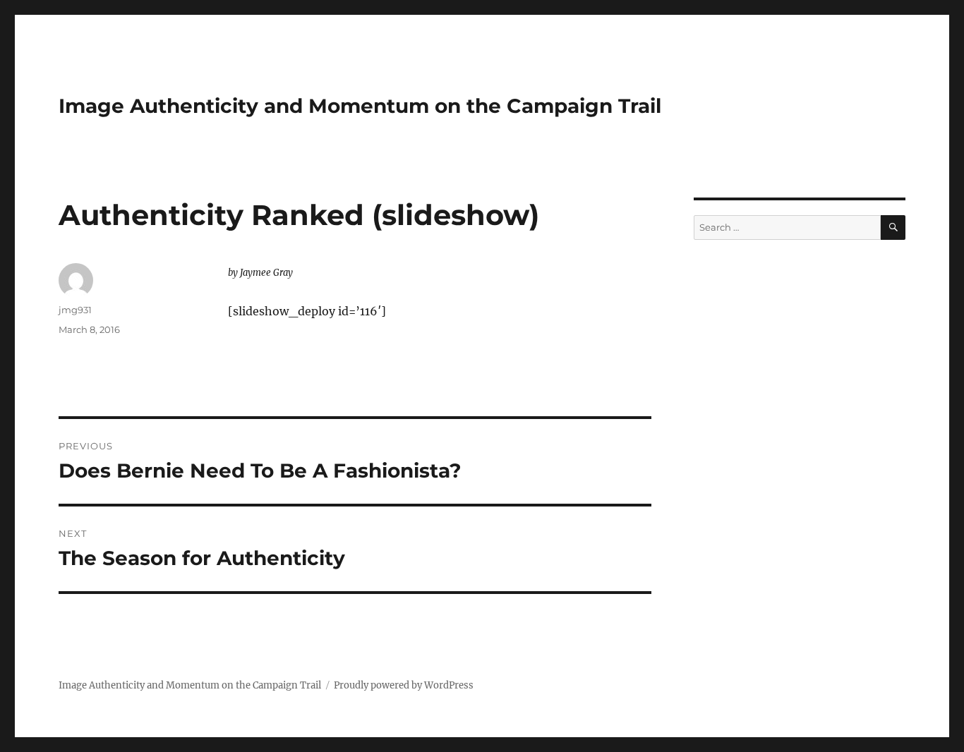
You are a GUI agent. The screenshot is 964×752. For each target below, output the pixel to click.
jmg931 (75, 309)
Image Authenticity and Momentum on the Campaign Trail (360, 106)
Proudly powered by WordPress (404, 685)
